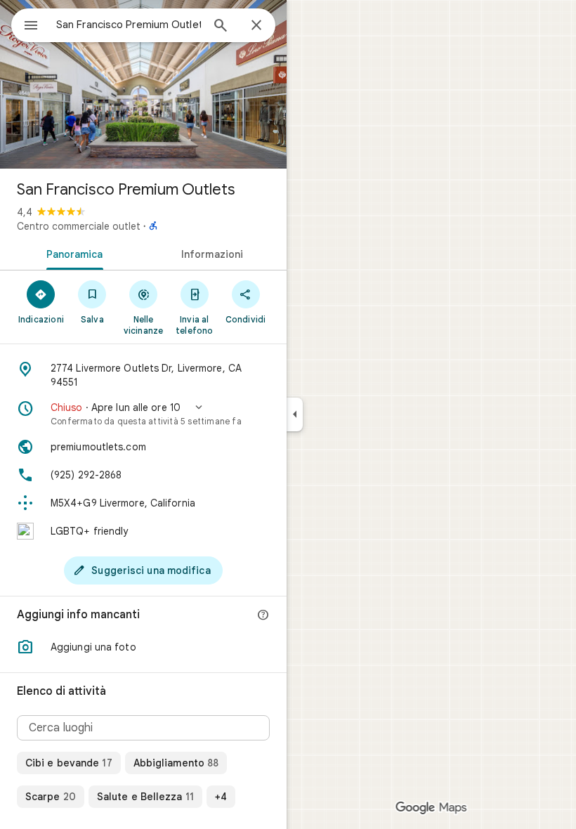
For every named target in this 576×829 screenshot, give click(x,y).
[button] (143, 414)
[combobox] (128, 24)
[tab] (71, 253)
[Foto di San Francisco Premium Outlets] (143, 84)
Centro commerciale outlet (78, 226)
